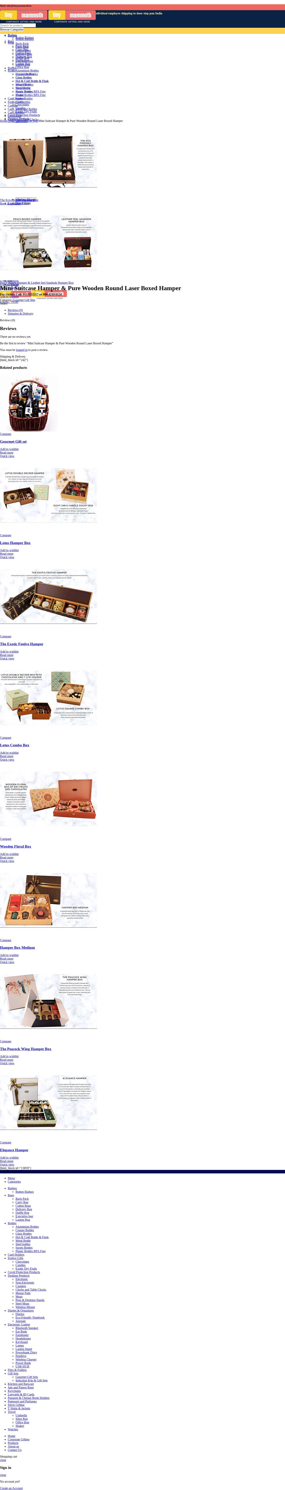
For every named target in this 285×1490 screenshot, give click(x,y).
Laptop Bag (23, 1219)
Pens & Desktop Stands (30, 1300)
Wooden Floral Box (15, 846)
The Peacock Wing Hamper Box (25, 1049)
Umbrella (21, 1415)
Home (4, 120)
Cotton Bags (23, 1205)
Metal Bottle (23, 1240)
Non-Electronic (25, 1282)
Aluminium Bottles (27, 1226)
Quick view (7, 456)
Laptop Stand (24, 1349)
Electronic (22, 1279)
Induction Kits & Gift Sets (32, 1380)
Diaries (20, 1314)
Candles (20, 1265)
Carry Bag (22, 1202)
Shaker (20, 1425)
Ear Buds (21, 1331)
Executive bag (24, 1216)
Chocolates (22, 1261)
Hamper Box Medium (17, 948)
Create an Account (11, 1488)
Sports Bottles (24, 1247)
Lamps (20, 1345)
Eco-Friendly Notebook (30, 1317)
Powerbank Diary (26, 1352)
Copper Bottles (25, 1230)
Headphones (23, 1338)
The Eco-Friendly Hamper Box (19, 200)
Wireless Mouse (25, 1307)
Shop (12, 120)
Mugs (19, 1296)
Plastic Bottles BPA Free (31, 1251)
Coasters (21, 1286)
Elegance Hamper (14, 1150)
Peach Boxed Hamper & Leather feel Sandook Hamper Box (37, 282)
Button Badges (25, 1191)
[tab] (122, 310)
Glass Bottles (24, 1233)
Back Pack (22, 1198)
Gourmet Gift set (13, 441)
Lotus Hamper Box (15, 543)
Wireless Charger (26, 1359)
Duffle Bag (22, 1212)
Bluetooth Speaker (27, 1328)
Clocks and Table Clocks (31, 1289)
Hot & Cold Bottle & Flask (32, 1237)
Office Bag (22, 1422)
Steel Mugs (22, 1303)
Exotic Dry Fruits (26, 1268)
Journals (21, 1321)
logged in (22, 350)
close (3, 1460)
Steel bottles (23, 1244)
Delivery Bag (24, 1209)
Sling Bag (22, 1419)
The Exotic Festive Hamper (21, 644)
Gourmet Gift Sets (27, 120)
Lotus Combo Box (14, 745)
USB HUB (22, 1366)
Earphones (22, 1335)
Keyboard (22, 1342)
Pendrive (21, 1356)
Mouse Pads (23, 1293)
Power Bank (23, 203)
